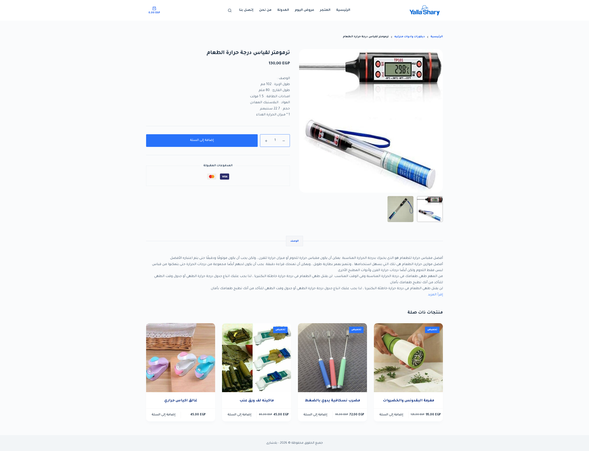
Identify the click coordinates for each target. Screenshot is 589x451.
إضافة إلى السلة (202, 140)
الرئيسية (343, 10)
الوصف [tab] (294, 241)
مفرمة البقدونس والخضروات (408, 401)
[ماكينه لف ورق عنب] (256, 357)
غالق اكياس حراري (180, 401)
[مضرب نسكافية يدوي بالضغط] (332, 357)
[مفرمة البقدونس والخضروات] (408, 357)
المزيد (432, 295)
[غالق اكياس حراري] (180, 357)
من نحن (265, 10)
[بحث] (229, 10)
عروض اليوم (304, 10)
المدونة (283, 10)
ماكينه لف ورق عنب (257, 401)
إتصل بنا (246, 10)
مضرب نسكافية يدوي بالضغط (332, 401)
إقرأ (440, 295)
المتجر (325, 10)
